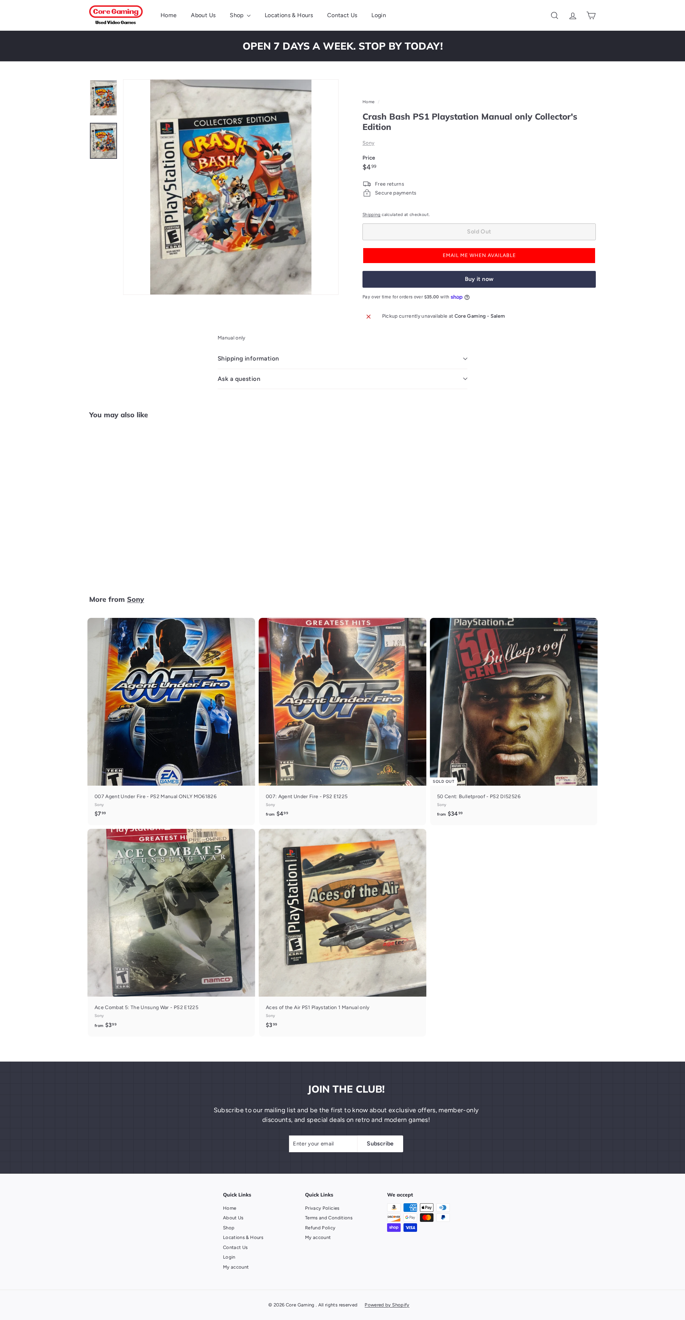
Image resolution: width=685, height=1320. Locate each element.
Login (378, 15)
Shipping (371, 214)
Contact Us (342, 15)
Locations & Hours (289, 15)
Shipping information (248, 358)
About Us (203, 15)
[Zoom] (230, 187)
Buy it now (479, 279)
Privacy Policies (322, 1208)
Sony (368, 143)
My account (236, 1267)
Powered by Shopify (387, 1305)
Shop (237, 15)
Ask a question (239, 378)
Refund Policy (320, 1227)
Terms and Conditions (328, 1217)
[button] (479, 255)
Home (169, 15)
